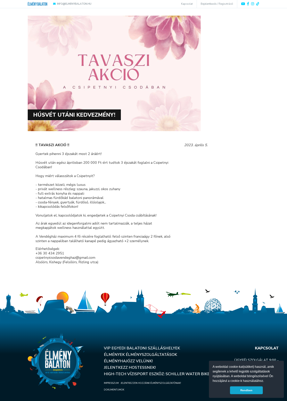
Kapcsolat (187, 4)
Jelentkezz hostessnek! (130, 367)
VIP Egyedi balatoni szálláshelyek (142, 348)
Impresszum (111, 383)
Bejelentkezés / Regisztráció (217, 4)
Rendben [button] (246, 390)
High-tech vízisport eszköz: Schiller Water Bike (157, 374)
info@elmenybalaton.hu (74, 4)
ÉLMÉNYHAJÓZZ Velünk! (128, 361)
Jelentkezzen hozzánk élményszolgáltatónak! (151, 383)
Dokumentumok (114, 389)
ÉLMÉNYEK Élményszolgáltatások (140, 354)
